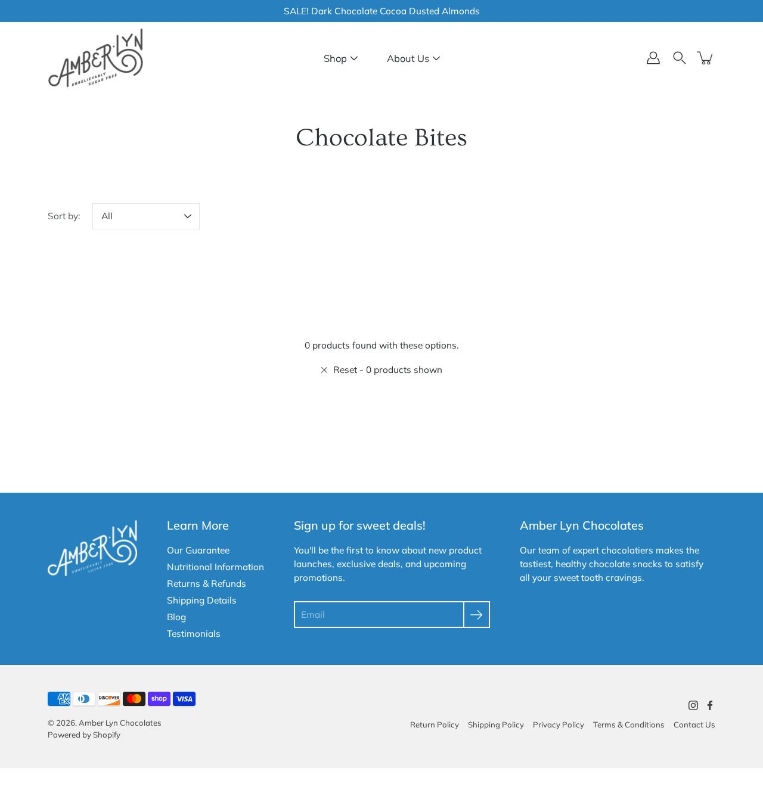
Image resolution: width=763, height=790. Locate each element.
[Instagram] (693, 705)
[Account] (653, 57)
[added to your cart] (705, 57)
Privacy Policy (558, 724)
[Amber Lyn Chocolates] (95, 58)
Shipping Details (202, 600)
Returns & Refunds (206, 583)
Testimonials (194, 633)
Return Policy (434, 724)
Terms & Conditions (629, 724)
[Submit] (476, 614)
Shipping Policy (496, 724)
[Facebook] (710, 705)
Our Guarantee (198, 550)
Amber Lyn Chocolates (120, 722)
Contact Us (694, 724)
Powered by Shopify (84, 734)
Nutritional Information (215, 567)
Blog (176, 617)
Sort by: (64, 216)
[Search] (679, 57)
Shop (335, 58)
